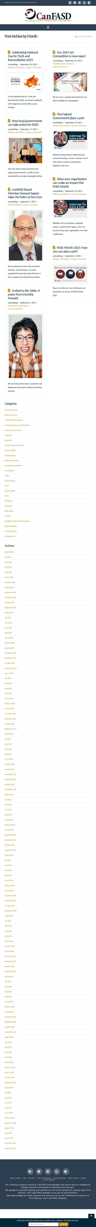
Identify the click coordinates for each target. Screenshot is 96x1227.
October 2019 (9, 966)
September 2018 (10, 1032)
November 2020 (10, 901)
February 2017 (10, 1118)
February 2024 (10, 704)
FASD (24, 1178)
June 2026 (8, 562)
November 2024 (10, 658)
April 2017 (8, 1108)
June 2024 (8, 683)
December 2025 (10, 593)
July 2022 (8, 800)
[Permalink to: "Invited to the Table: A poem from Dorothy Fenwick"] (25, 346)
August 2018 (9, 1037)
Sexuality (8, 516)
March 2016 (9, 1138)
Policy (7, 496)
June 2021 (8, 865)
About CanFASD (15, 1178)
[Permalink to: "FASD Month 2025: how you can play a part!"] (70, 273)
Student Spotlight (11, 526)
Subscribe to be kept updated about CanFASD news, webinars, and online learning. (47, 1221)
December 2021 (10, 835)
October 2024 (9, 663)
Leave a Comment (34, 68)
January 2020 (9, 951)
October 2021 (9, 845)
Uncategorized (10, 536)
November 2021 (10, 840)
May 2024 (8, 689)
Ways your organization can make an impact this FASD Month (70, 183)
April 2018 (8, 1057)
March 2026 (9, 577)
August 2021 (9, 855)
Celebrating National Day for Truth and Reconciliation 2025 (23, 56)
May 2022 (8, 810)
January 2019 (9, 1012)
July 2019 (8, 982)
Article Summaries (11, 410)
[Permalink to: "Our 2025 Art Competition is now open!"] (70, 82)
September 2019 (10, 971)
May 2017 (8, 1103)
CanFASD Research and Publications (17, 425)
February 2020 (10, 946)
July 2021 (8, 860)
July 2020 (8, 921)
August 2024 (9, 673)
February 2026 (10, 582)
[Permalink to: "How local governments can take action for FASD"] (25, 150)
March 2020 (9, 941)
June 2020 (8, 926)
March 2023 (9, 759)
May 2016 (8, 1133)
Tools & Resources (44, 1178)
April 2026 (8, 572)
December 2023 (10, 714)
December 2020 (10, 896)
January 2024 (9, 709)
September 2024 (10, 668)
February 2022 (10, 825)
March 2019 (9, 1002)
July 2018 (8, 1042)
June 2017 (8, 1098)
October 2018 (9, 1027)
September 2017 (10, 1083)
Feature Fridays (14, 205)
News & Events (73, 1178)
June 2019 (8, 987)
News (7, 486)
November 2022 (10, 779)
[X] (75, 3)
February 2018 (10, 1068)
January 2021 (9, 891)
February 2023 (10, 764)
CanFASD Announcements (63, 64)
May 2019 (8, 992)
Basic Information (11, 415)
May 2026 (8, 567)
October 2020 (9, 906)
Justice (7, 476)
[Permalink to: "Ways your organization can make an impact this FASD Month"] (70, 208)
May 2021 (8, 870)
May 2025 (8, 628)
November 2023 (10, 719)
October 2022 (9, 785)
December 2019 (10, 956)
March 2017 (9, 1113)
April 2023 (8, 754)
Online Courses (49, 1180)
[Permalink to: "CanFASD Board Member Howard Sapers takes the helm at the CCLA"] (25, 235)
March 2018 (9, 1062)
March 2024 (9, 699)
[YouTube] (84, 3)
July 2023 (8, 739)
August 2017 (9, 1088)
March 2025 (9, 638)
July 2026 (8, 557)
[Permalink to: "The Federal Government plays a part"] (70, 140)
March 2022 (9, 820)
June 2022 (8, 805)
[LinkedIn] (80, 3)
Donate (83, 1178)
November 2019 (10, 961)
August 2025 (9, 613)
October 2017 (9, 1078)
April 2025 (8, 633)
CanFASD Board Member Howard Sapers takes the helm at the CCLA (25, 193)
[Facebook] (70, 3)
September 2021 (10, 850)
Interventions (9, 471)
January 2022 (9, 830)
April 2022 (8, 815)
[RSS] (89, 3)
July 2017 (8, 1093)
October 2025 (9, 603)
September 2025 (10, 608)
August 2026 (9, 552)
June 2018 (8, 1047)
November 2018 (10, 1022)
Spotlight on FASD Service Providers (17, 521)
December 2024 (10, 653)
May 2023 (8, 749)
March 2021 (9, 881)
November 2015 (10, 1148)
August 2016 (9, 1128)
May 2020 (8, 931)
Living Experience (59, 1178)
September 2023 (10, 729)
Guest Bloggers (10, 456)
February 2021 (10, 886)
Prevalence (8, 501)
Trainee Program (10, 531)
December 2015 (10, 1143)
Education (8, 440)
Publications (9, 511)
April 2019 (8, 997)
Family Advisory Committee (14, 445)
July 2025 (8, 618)
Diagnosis (8, 435)
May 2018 (8, 1052)
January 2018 (9, 1073)
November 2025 (10, 598)
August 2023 (9, 734)
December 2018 (10, 1017)
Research (31, 1178)
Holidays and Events (16, 68)
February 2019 (10, 1007)
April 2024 (8, 694)
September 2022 (10, 790)
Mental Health (10, 481)
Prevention (8, 506)
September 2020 (10, 911)
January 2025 (9, 648)
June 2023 (8, 744)
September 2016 (10, 1123)
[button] (48, 27)
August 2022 (9, 795)
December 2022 (10, 774)
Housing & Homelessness (13, 466)
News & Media (10, 491)
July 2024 (8, 678)
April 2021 (8, 875)
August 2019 (9, 977)
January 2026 (9, 587)
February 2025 (10, 643)
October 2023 (9, 724)
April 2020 (8, 936)
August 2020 (9, 916)
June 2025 (8, 623)
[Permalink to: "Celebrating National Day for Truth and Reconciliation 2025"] (25, 82)
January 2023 (9, 769)
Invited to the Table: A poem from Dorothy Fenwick (24, 294)
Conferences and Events (17, 306)
